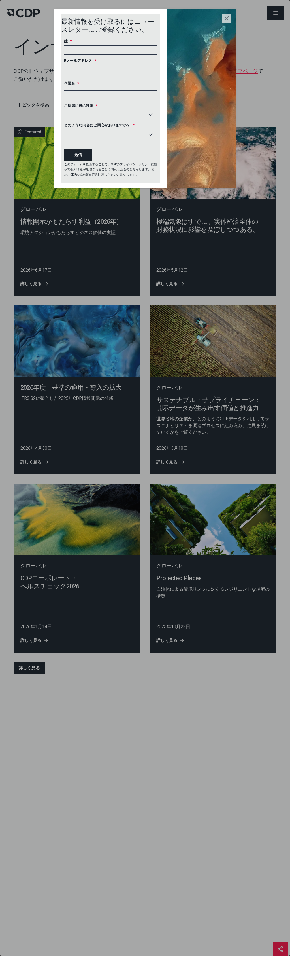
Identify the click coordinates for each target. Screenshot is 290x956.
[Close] (226, 18)
